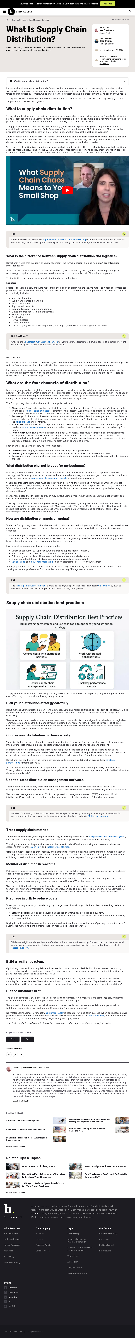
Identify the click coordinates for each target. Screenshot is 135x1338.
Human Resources (12, 1245)
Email (15, 1101)
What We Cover (12, 1228)
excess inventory (20, 947)
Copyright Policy (75, 1267)
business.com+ (38, 1213)
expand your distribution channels (49, 478)
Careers (39, 1239)
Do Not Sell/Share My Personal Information (77, 1240)
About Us (40, 1233)
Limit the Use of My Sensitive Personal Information (80, 1248)
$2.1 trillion (104, 585)
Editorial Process (43, 1250)
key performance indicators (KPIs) (107, 836)
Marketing (8, 1250)
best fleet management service (41, 341)
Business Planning (19, 20)
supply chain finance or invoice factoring (64, 239)
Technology (9, 1256)
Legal (70, 1228)
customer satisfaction (58, 846)
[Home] (20, 11)
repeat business (96, 1015)
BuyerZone (104, 1239)
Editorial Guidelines (108, 62)
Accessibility (73, 1262)
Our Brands (105, 1228)
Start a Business (11, 1233)
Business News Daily (108, 1233)
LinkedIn (25, 1101)
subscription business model (31, 585)
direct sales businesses (39, 410)
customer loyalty (55, 1012)
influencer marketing (42, 561)
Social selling (18, 561)
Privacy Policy (73, 1233)
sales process (23, 421)
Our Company (43, 1228)
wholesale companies (33, 427)
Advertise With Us (43, 1245)
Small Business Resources (39, 20)
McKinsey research (98, 816)
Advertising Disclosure (77, 1273)
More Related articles (15, 1147)
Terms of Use (73, 1256)
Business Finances (12, 1239)
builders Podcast (106, 1245)
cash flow (36, 846)
